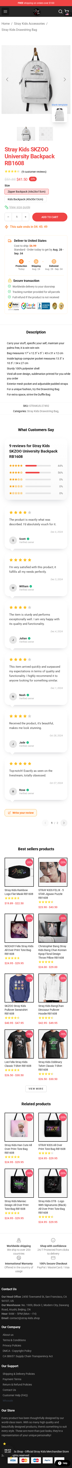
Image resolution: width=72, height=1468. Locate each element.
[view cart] (66, 11)
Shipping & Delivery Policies (19, 1373)
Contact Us (9, 1389)
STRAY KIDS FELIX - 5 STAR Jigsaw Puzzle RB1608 (51, 894)
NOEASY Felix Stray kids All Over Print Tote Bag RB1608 (19, 950)
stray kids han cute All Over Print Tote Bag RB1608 (18, 1149)
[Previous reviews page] (45, 822)
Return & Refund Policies (17, 1384)
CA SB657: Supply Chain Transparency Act (28, 1356)
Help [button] (65, 1463)
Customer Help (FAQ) (15, 1395)
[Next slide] (64, 79)
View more (36, 1088)
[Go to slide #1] (26, 134)
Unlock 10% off (7, 1451)
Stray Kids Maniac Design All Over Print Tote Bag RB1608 (17, 1205)
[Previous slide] (7, 79)
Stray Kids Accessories (29, 23)
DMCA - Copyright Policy (17, 1350)
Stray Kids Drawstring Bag (19, 30)
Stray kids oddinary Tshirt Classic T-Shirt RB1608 (50, 1065)
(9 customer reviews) (34, 171)
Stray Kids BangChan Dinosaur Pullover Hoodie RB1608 (51, 1009)
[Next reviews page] (63, 822)
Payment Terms (12, 1379)
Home (6, 23)
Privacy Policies (12, 1345)
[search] (60, 11)
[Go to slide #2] (46, 134)
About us (8, 1334)
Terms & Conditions (14, 1340)
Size (7, 185)
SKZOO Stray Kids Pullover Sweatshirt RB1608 (16, 1009)
